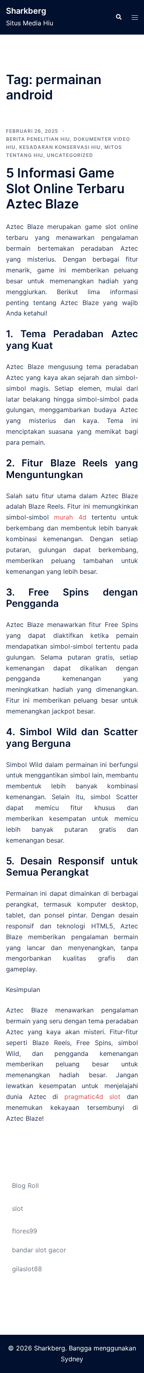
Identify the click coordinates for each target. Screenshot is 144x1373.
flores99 (24, 1231)
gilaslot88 (27, 1269)
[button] (118, 17)
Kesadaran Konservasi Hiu (60, 147)
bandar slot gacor (39, 1250)
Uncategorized (70, 155)
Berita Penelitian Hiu (38, 139)
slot (17, 1208)
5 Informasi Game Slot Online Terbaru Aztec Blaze (65, 188)
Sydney (72, 1359)
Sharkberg (26, 11)
